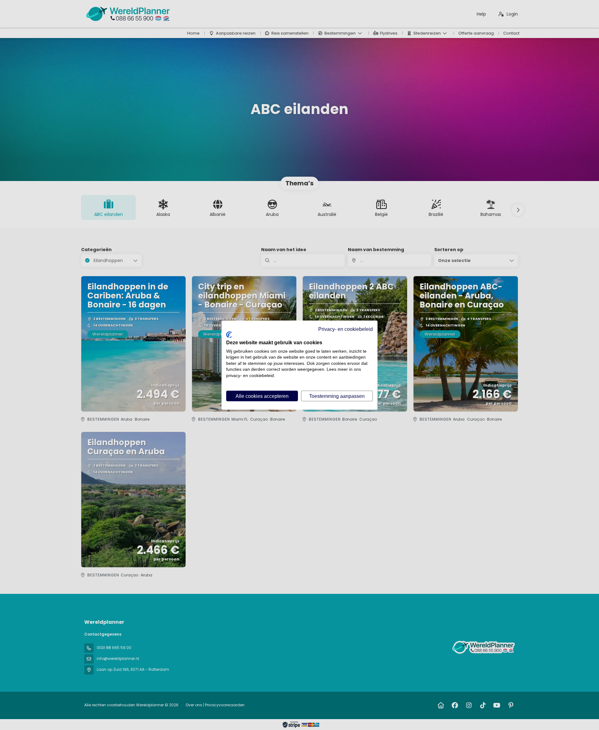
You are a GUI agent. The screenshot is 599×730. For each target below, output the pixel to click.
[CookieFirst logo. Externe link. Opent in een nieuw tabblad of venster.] (229, 334)
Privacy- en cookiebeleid (345, 329)
